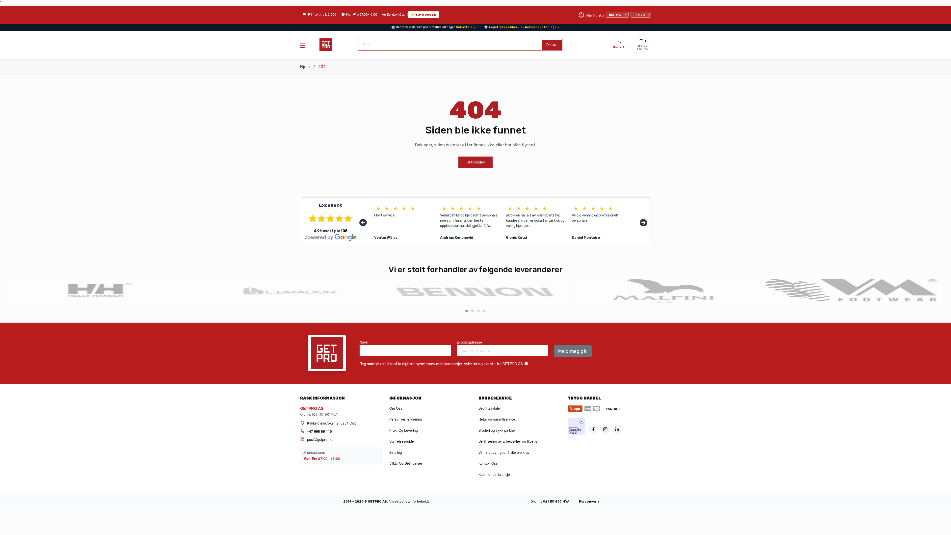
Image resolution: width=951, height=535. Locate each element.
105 (344, 231)
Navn (364, 342)
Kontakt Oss (396, 14)
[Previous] (363, 223)
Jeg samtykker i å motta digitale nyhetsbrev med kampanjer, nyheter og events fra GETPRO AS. (442, 364)
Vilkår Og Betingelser (405, 463)
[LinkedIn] (617, 429)
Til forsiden (475, 162)
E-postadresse (469, 342)
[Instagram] (605, 429)
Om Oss (395, 408)
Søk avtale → (466, 27)
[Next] (643, 223)
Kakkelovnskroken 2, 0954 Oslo (332, 423)
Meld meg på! (572, 351)
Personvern (589, 501)
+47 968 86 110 (319, 431)
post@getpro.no (319, 439)
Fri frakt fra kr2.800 (322, 14)
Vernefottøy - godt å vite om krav (503, 452)
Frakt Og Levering (403, 430)
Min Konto (594, 15)
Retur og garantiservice (496, 419)
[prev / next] (467, 310)
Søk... (554, 45)
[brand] (100, 291)
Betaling (395, 452)
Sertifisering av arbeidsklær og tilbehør (508, 441)
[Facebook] (593, 429)
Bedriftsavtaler (489, 408)
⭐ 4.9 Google (423, 14)
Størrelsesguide (401, 441)
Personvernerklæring (405, 419)
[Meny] (302, 45)
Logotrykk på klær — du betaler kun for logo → (524, 27)
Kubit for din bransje (494, 474)
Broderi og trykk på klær (497, 430)
